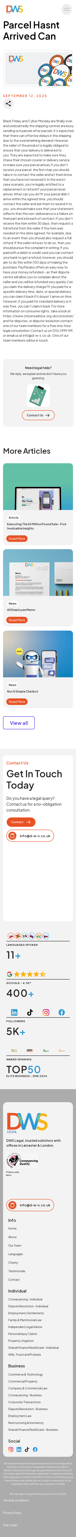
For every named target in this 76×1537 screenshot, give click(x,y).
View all (19, 723)
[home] (14, 9)
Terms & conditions (16, 1500)
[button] (66, 9)
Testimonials (16, 1271)
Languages (15, 1254)
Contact (14, 1279)
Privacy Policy (12, 1512)
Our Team (14, 1245)
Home (12, 1228)
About (12, 1237)
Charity (13, 1262)
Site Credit (10, 1525)
